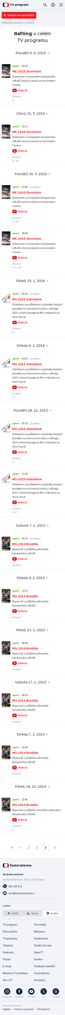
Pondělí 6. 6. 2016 (31, 53)
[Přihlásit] (53, 5)
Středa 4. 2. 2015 (31, 578)
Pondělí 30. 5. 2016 (31, 174)
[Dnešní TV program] (15, 5)
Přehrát (22, 90)
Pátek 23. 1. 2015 (30, 630)
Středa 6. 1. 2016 (31, 346)
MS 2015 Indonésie (27, 299)
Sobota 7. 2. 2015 (30, 525)
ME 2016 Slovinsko (26, 71)
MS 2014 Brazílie (25, 544)
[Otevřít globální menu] (61, 5)
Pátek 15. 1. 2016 (30, 281)
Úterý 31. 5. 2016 (30, 113)
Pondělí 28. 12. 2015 (31, 410)
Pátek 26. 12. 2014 (30, 786)
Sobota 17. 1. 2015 (30, 682)
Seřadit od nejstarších (20, 15)
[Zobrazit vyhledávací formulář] (45, 5)
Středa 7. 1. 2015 (31, 734)
